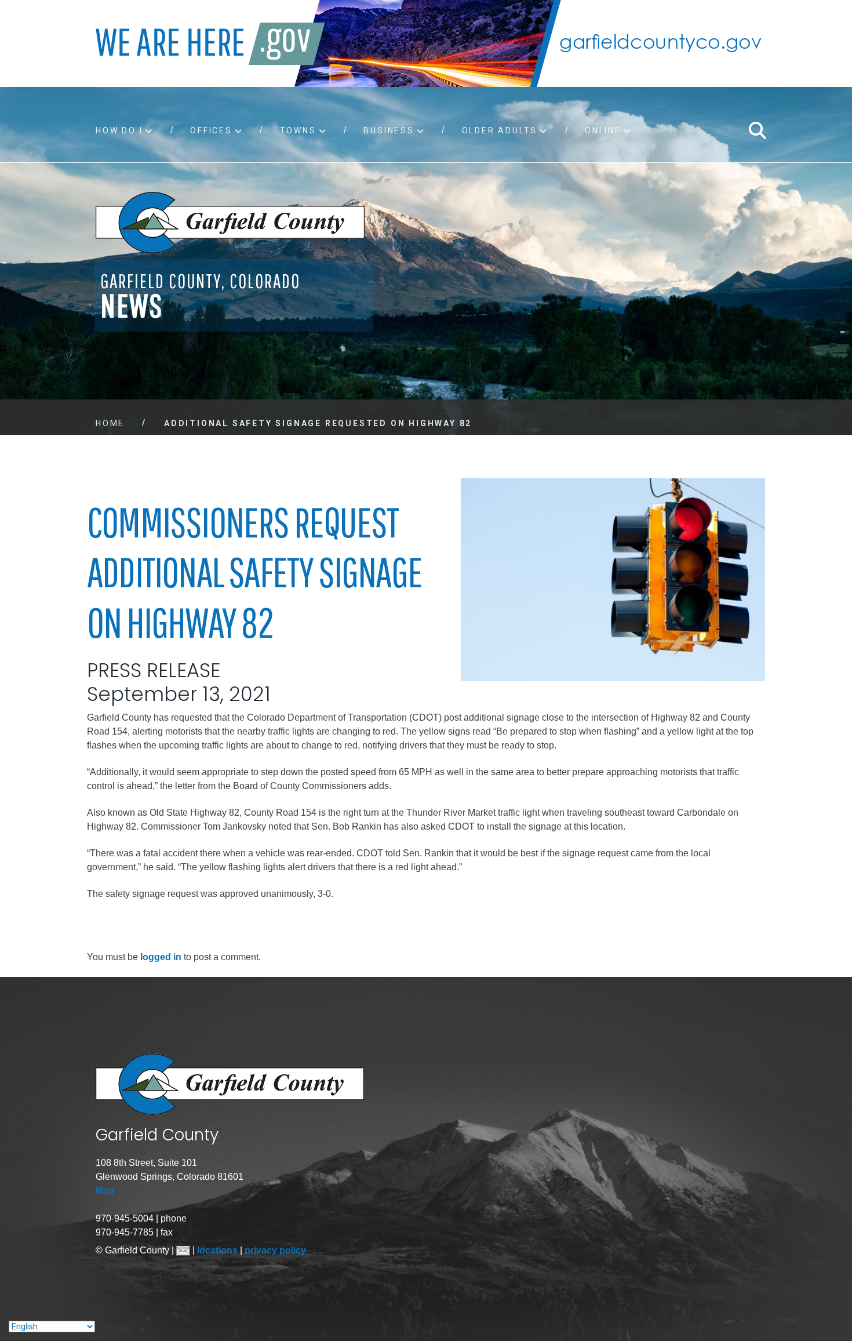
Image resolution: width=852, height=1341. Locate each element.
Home (110, 423)
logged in (160, 957)
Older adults (500, 130)
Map (105, 1190)
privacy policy (275, 1250)
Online (603, 130)
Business (388, 130)
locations (218, 1250)
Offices (211, 130)
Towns (298, 130)
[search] (757, 130)
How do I (119, 130)
